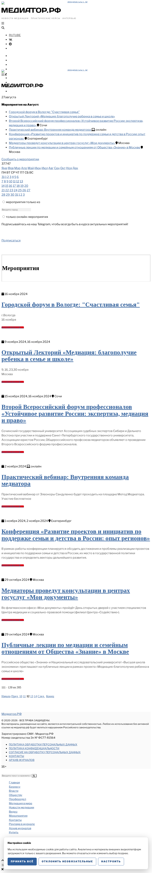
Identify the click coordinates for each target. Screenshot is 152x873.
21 (3, 190)
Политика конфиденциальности (34, 748)
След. (41, 696)
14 (3, 186)
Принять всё (22, 861)
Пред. (15, 696)
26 (24, 190)
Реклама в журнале (22, 824)
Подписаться (11, 240)
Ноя (69, 168)
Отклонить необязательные (67, 861)
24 (15, 190)
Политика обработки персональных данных (43, 744)
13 (21, 181)
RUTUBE (15, 35)
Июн (37, 168)
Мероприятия (18, 815)
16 (10, 186)
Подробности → (12, 327)
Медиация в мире (22, 73)
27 (28, 190)
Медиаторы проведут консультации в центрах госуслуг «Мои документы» (62, 143)
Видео (14, 82)
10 (10, 181)
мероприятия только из (23, 202)
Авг (51, 168)
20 (26, 186)
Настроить (111, 861)
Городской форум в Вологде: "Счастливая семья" (44, 112)
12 (17, 181)
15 (6, 186)
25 (20, 190)
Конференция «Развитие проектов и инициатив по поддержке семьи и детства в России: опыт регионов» (75, 534)
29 (8, 194)
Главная (14, 782)
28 (3, 194)
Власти (14, 60)
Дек (75, 168)
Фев (11, 168)
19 (22, 186)
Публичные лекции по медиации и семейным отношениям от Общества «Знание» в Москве (75, 147)
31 (3, 177)
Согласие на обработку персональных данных (45, 752)
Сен (57, 168)
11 (14, 181)
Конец (50, 696)
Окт (63, 168)
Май (31, 168)
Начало (6, 696)
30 (12, 194)
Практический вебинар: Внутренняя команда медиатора (50, 129)
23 (11, 190)
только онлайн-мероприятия (27, 217)
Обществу (16, 64)
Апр (24, 168)
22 (7, 190)
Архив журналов (21, 759)
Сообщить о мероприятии (20, 159)
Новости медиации (24, 78)
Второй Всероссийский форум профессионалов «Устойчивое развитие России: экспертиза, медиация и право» (74, 414)
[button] (34, 775)
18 (18, 186)
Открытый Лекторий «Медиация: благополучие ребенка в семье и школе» (62, 116)
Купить (14, 91)
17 (14, 186)
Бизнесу (15, 55)
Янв (4, 168)
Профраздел (18, 69)
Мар (17, 168)
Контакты (16, 756)
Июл (45, 168)
